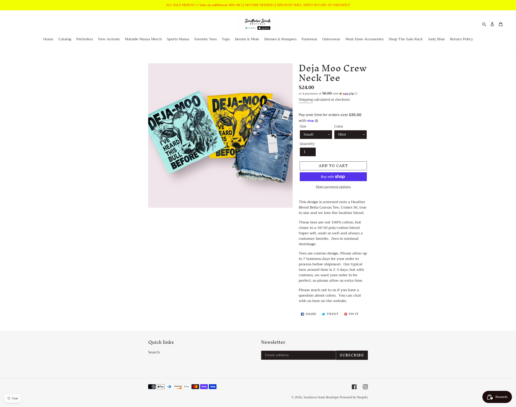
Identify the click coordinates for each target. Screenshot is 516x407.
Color (338, 126)
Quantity (307, 143)
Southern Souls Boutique (322, 397)
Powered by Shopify (354, 397)
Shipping (306, 100)
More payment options (333, 186)
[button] (328, 93)
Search (154, 352)
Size (303, 126)
